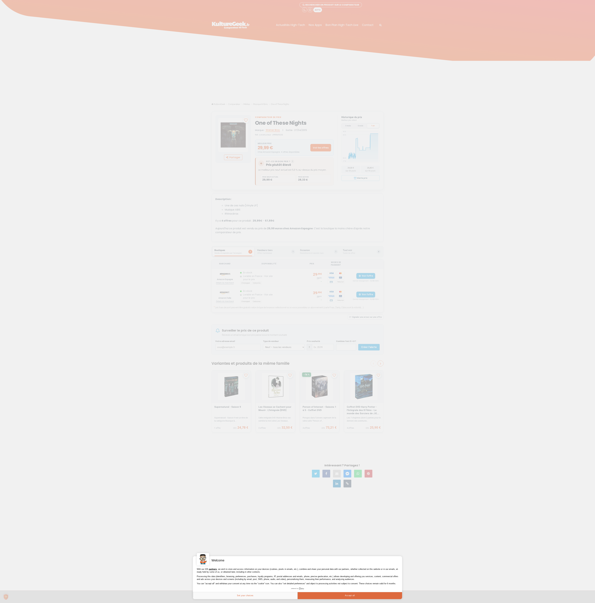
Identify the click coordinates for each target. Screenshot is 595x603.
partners (213, 569)
